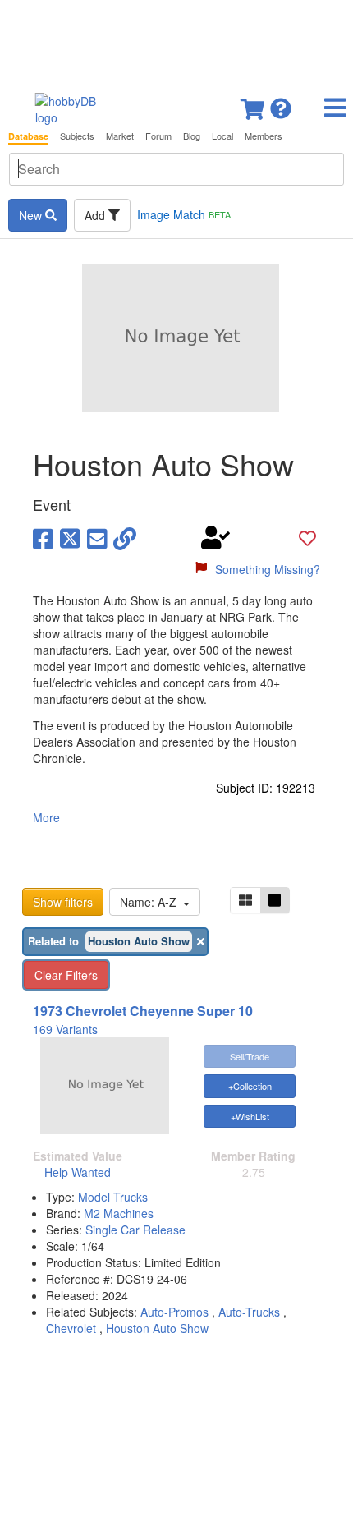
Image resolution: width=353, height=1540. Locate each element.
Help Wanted (77, 1172)
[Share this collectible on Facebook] (43, 537)
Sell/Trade (249, 1056)
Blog (191, 136)
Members (263, 136)
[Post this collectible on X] (70, 537)
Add (96, 215)
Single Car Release (135, 1229)
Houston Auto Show (157, 1328)
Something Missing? (267, 569)
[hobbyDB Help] (280, 104)
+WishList (250, 1116)
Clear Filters (66, 975)
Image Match (184, 214)
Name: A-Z (151, 902)
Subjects (77, 136)
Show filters (63, 902)
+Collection (250, 1085)
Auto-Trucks (249, 1311)
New (32, 215)
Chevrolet (71, 1328)
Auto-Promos (174, 1311)
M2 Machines (119, 1213)
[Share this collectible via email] (97, 537)
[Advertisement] (176, 41)
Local (222, 136)
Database (28, 136)
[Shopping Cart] (253, 104)
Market (120, 136)
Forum (158, 136)
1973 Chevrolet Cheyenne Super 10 (143, 1010)
